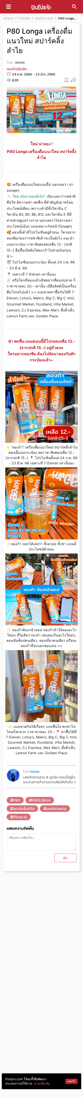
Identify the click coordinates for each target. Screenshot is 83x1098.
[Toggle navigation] (9, 6)
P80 (16, 800)
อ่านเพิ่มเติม (42, 1083)
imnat (20, 62)
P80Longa (41, 800)
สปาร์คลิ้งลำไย (24, 808)
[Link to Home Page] (41, 7)
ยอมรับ (71, 1081)
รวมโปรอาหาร (44, 18)
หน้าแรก (8, 18)
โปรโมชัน (24, 18)
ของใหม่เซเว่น (56, 808)
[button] (73, 80)
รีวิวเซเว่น (20, 817)
